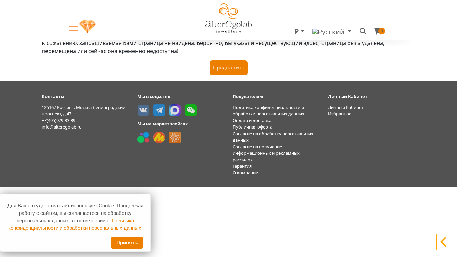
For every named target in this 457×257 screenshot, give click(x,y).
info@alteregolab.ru (62, 127)
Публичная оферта (252, 127)
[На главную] (443, 241)
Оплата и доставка (252, 120)
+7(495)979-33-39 (58, 120)
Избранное (339, 114)
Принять (127, 242)
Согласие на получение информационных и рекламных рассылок (266, 153)
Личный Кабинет (345, 107)
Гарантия (242, 166)
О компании (245, 173)
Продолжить (228, 67)
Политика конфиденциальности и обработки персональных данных (268, 110)
